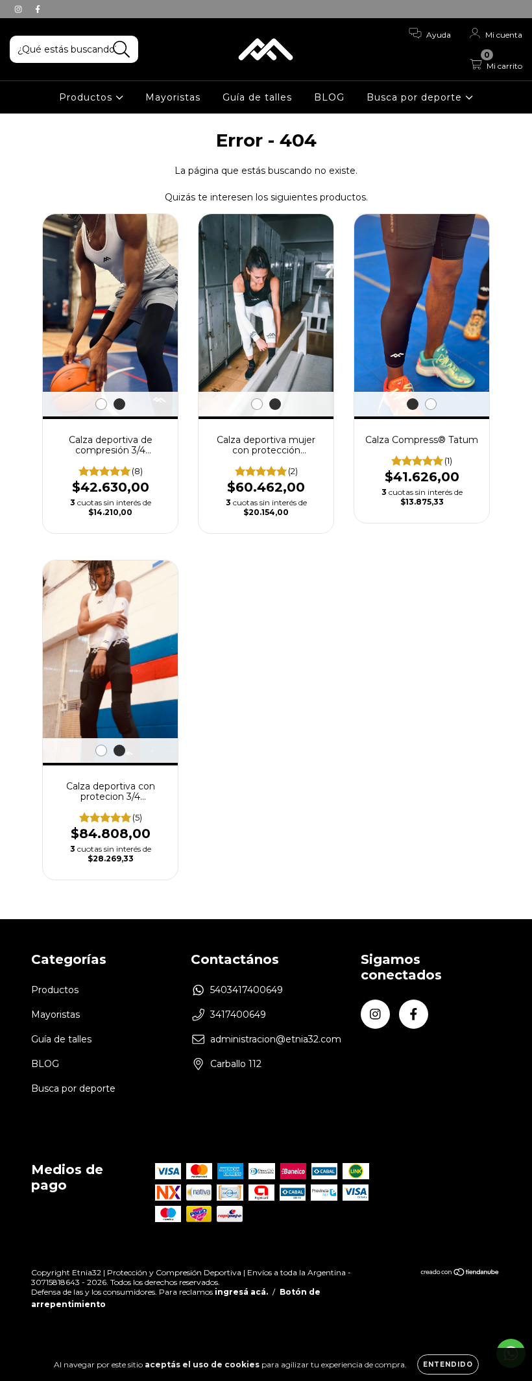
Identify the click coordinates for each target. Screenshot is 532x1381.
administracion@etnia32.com (275, 1039)
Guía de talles (257, 97)
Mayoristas (172, 97)
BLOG (329, 97)
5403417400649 (246, 990)
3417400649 (238, 1014)
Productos (87, 97)
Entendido (448, 1364)
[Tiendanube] (460, 1274)
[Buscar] (121, 49)
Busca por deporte (416, 97)
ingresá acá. (241, 1292)
